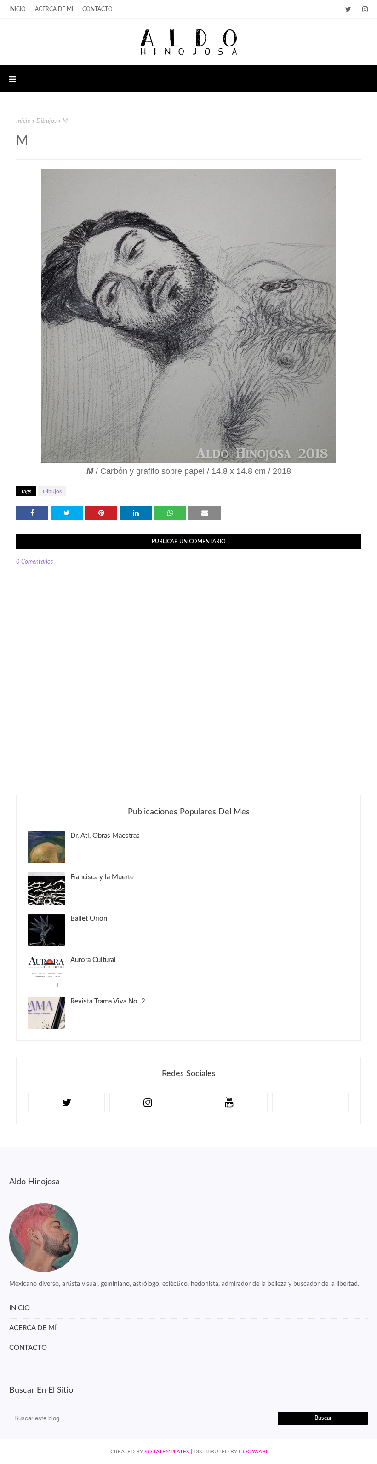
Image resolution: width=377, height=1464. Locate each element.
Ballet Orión (88, 918)
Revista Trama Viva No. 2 (107, 1001)
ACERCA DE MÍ (33, 1328)
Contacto (97, 9)
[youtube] (229, 1102)
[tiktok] (310, 1102)
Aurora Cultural (93, 960)
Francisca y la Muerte (102, 877)
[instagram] (363, 9)
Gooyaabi (253, 1451)
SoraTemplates (166, 1451)
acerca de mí (54, 9)
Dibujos (46, 121)
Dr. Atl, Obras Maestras (105, 835)
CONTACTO (28, 1347)
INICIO (17, 9)
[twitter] (348, 9)
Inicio (23, 121)
